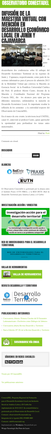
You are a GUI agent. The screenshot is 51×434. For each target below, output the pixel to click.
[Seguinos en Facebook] (10, 362)
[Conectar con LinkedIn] (17, 362)
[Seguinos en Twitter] (14, 362)
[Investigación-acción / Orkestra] (25, 234)
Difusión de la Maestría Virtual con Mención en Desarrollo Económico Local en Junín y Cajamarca (25, 27)
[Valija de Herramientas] (21, 278)
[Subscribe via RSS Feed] (6, 362)
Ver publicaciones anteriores (12, 382)
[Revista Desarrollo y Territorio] (21, 305)
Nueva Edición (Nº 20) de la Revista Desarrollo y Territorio (26, 330)
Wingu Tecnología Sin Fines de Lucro (15, 428)
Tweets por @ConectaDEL (11, 374)
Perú (48, 133)
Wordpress (19, 425)
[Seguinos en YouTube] (21, 362)
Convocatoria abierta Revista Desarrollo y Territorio (23, 325)
